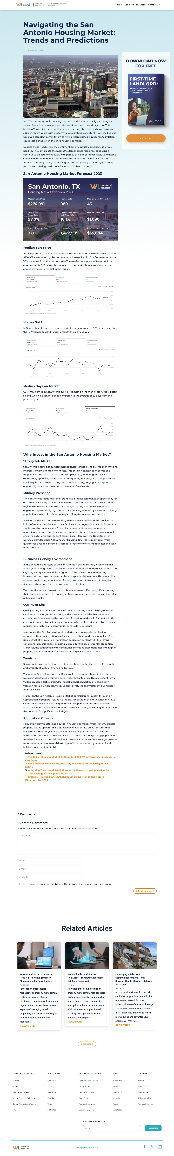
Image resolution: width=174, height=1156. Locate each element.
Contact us (143, 1086)
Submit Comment (145, 891)
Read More (87, 1044)
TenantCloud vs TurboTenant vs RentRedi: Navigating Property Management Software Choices (36, 977)
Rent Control (84, 1098)
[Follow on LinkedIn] (160, 1146)
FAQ (14, 1110)
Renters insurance (87, 1104)
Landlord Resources (135, 5)
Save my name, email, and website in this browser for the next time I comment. (66, 884)
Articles (15, 1080)
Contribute (143, 1092)
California (52, 1080)
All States (52, 1110)
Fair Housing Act (86, 1092)
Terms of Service (145, 1104)
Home (118, 5)
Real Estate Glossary (21, 1092)
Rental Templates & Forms (24, 1104)
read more (27, 1026)
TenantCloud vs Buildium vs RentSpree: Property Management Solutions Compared (85, 977)
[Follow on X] (152, 1146)
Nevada (51, 1086)
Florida (51, 1098)
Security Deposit (86, 1110)
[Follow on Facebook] (145, 1146)
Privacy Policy (144, 1098)
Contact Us (154, 5)
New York (52, 1092)
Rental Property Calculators (24, 1098)
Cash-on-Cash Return (88, 1080)
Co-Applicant (85, 1086)
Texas (50, 1104)
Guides (15, 1086)
